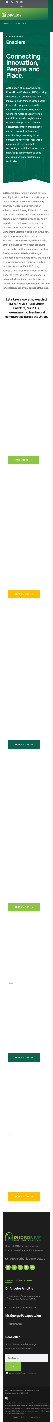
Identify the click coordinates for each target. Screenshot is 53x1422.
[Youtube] (21, 6)
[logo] (11, 13)
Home (6, 23)
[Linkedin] (26, 1267)
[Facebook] (8, 1267)
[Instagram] (20, 1267)
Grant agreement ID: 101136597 (16, 1393)
